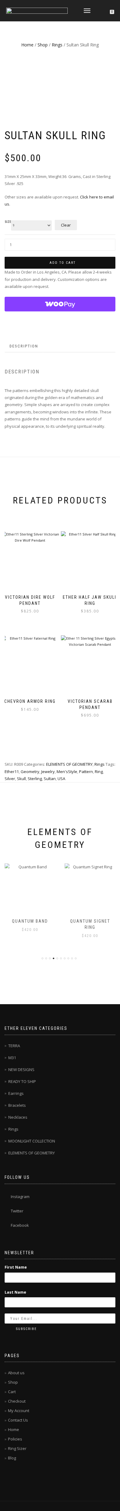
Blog (12, 1458)
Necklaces (17, 1117)
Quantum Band (30, 921)
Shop (43, 45)
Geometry (30, 771)
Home (27, 45)
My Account (18, 1410)
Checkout (17, 1401)
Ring (99, 771)
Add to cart (63, 263)
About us (16, 1372)
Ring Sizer (17, 1448)
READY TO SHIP (22, 1081)
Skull (21, 778)
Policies (15, 1439)
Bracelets (17, 1105)
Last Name (15, 1292)
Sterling (35, 778)
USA (61, 778)
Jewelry (48, 771)
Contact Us (18, 1420)
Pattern (86, 771)
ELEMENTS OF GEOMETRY (69, 764)
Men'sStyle (67, 771)
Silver (10, 778)
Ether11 (12, 771)
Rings (57, 45)
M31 (12, 1057)
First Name (16, 1267)
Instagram (20, 1196)
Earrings (16, 1093)
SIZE (8, 221)
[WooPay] (60, 304)
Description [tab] (24, 346)
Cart (12, 1391)
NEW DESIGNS (21, 1069)
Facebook (20, 1225)
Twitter (17, 1211)
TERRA (14, 1045)
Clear (66, 225)
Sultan (50, 778)
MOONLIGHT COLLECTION (31, 1141)
